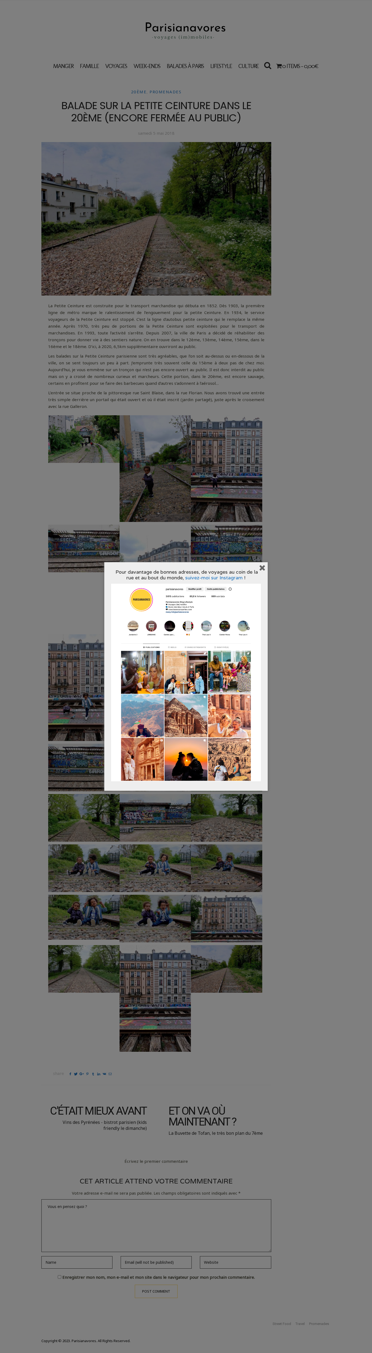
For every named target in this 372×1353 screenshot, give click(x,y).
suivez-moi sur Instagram (214, 577)
